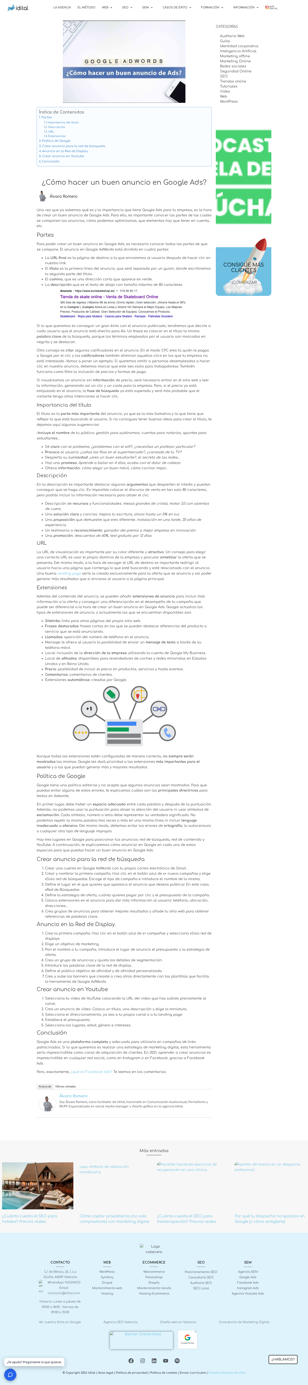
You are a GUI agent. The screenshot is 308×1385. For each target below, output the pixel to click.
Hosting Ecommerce (154, 1293)
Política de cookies (163, 1372)
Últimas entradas (65, 1086)
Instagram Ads (248, 1288)
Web (223, 96)
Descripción (56, 127)
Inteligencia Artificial (238, 51)
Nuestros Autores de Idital (227, 1372)
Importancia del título (63, 122)
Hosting (107, 1293)
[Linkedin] (154, 1361)
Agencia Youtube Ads (248, 1293)
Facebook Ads (248, 1282)
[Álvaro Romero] (47, 1110)
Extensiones (56, 136)
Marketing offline (235, 56)
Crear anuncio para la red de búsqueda (73, 146)
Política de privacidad (132, 1372)
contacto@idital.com (64, 1293)
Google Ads (247, 1277)
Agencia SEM (248, 1271)
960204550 (72, 1282)
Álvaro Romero (73, 1096)
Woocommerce (154, 1271)
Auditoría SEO (201, 1282)
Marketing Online (235, 61)
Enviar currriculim (193, 1372)
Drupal (107, 1282)
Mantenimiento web (107, 1288)
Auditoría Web (232, 36)
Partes (46, 117)
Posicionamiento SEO (201, 1272)
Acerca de (45, 1086)
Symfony (107, 1277)
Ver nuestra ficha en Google (60, 1322)
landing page (69, 573)
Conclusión (51, 161)
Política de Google (56, 140)
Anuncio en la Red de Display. (65, 151)
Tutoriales (228, 86)
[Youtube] (165, 1361)
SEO (224, 76)
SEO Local (201, 1288)
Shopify (154, 1282)
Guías (225, 41)
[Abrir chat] (10, 1375)
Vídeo (225, 91)
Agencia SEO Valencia (120, 1322)
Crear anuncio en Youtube (63, 156)
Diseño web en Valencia (178, 1322)
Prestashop (154, 1277)
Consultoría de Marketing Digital (244, 1322)
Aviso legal (105, 1372)
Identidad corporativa (239, 46)
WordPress (229, 101)
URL (51, 131)
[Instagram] (142, 1361)
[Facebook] (131, 1361)
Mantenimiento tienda (154, 1288)
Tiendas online (233, 81)
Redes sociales (233, 66)
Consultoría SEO (201, 1277)
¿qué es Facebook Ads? (91, 1072)
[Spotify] (177, 1361)
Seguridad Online (235, 71)
